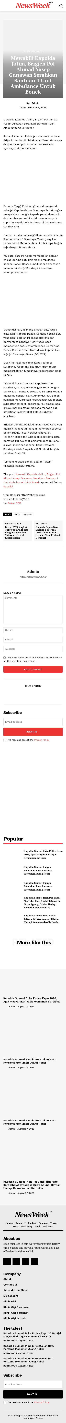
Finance (43, 1223)
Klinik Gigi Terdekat (15, 1312)
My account (10, 1295)
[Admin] (33, 558)
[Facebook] (17, 694)
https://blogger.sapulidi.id (33, 576)
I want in (31, 731)
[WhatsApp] (40, 694)
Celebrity (21, 1223)
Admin (35, 103)
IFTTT (17, 514)
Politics (32, 1223)
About (7, 1279)
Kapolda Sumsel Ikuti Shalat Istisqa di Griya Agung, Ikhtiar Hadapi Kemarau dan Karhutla (41, 919)
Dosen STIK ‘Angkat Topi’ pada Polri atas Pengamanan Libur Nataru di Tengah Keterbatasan (16, 532)
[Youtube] (34, 1261)
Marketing (26, 1226)
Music (9, 1223)
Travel (53, 1223)
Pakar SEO (14, 503)
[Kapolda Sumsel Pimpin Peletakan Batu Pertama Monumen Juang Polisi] (12, 870)
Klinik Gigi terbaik (14, 1318)
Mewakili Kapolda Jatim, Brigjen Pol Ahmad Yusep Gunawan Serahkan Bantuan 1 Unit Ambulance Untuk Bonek (31, 478)
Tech (37, 1226)
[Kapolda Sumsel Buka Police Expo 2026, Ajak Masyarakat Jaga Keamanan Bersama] (12, 854)
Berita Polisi (10, 1340)
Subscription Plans (15, 1290)
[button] (61, 5)
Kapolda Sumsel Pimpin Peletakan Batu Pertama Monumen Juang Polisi (38, 870)
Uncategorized (33, 51)
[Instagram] (16, 1261)
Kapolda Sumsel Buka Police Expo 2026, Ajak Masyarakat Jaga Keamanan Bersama (43, 854)
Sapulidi (8, 486)
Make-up (48, 1226)
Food (15, 1226)
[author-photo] (5, 1006)
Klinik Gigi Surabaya (16, 1307)
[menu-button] (5, 6)
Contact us (10, 1284)
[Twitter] (25, 694)
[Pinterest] (32, 694)
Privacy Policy (41, 740)
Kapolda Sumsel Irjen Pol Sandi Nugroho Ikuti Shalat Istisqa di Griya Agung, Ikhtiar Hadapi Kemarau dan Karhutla (42, 902)
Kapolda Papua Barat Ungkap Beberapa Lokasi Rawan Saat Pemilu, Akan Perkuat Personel (48, 532)
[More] (48, 694)
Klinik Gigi (9, 1301)
